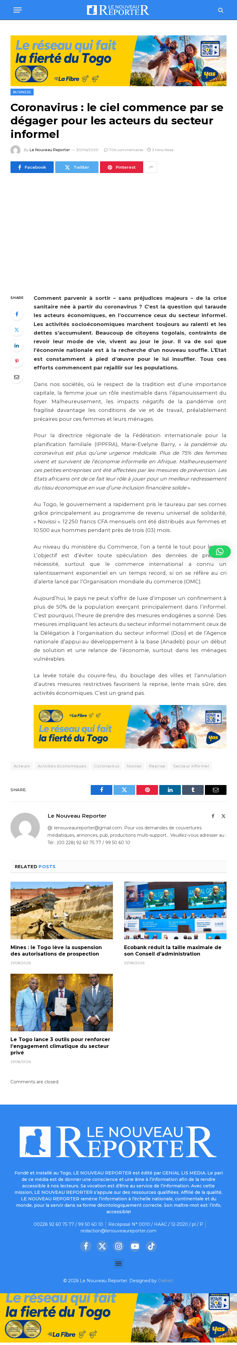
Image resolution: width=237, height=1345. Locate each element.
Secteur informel (191, 765)
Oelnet (165, 1280)
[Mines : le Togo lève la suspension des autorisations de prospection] (61, 910)
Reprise (157, 765)
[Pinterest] (16, 361)
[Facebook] (16, 314)
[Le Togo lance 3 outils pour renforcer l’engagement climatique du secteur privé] (61, 1002)
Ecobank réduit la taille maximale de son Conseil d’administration (173, 950)
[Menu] (18, 10)
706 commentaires (126, 149)
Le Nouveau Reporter (50, 149)
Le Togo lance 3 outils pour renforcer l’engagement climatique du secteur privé (60, 1046)
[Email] (16, 377)
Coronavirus (106, 765)
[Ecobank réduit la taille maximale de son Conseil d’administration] (175, 910)
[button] (119, 1263)
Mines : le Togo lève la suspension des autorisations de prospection (56, 950)
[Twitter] (16, 330)
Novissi (134, 765)
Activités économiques (62, 765)
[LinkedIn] (16, 345)
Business (22, 92)
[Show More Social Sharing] (151, 167)
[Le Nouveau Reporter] (118, 10)
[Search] (220, 10)
